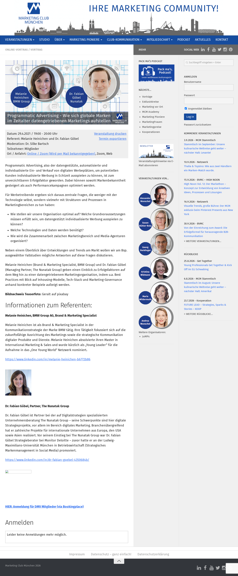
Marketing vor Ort (152, 107)
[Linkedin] (203, 49)
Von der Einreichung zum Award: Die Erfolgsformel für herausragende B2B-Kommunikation (206, 232)
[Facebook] (208, 49)
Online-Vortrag (16, 49)
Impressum (77, 554)
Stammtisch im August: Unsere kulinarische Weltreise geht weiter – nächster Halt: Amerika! (205, 287)
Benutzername (192, 82)
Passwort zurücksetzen (197, 124)
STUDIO (44, 39)
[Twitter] (219, 49)
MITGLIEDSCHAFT (158, 39)
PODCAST (183, 39)
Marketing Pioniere (153, 117)
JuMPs (145, 336)
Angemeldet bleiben (199, 108)
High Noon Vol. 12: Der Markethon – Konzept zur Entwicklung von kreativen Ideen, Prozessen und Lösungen (207, 188)
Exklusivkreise (150, 101)
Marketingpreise (151, 127)
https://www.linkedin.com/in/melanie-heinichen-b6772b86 (47, 359)
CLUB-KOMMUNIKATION (123, 39)
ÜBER (58, 39)
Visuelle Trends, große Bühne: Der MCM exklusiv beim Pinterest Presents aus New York (208, 210)
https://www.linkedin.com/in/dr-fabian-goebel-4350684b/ (47, 460)
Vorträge (147, 96)
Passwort (189, 95)
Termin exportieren (112, 138)
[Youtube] (214, 49)
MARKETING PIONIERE (85, 39)
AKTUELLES (203, 39)
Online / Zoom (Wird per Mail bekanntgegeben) (61, 153)
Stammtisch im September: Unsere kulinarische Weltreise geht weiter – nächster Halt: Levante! (205, 148)
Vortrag (36, 49)
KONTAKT (222, 39)
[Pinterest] (231, 49)
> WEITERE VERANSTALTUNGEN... (202, 241)
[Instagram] (225, 49)
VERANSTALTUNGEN (18, 39)
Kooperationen (151, 132)
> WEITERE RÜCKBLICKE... (198, 314)
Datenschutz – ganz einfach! (111, 554)
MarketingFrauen (152, 122)
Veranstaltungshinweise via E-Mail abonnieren (156, 163)
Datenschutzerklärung (153, 554)
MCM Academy (150, 112)
